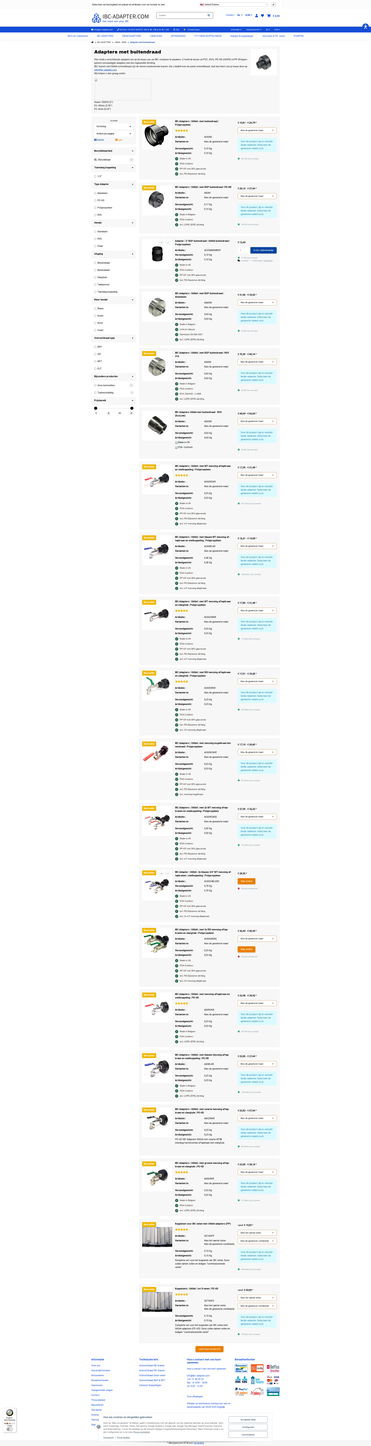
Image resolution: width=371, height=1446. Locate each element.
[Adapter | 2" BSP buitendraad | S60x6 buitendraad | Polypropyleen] (157, 254)
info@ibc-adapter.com (105, 70)
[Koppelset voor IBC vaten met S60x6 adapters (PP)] (157, 1237)
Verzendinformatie (100, 1370)
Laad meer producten (209, 1349)
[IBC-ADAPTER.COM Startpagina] (120, 17)
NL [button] (239, 15)
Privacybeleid (123, 1437)
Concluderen (248, 1434)
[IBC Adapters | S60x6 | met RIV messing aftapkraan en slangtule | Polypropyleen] (157, 686)
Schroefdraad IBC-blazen (152, 1370)
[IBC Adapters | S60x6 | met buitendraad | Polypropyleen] (157, 135)
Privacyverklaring (141, 1432)
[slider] (95, 408)
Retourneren (97, 1375)
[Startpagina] (92, 42)
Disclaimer (96, 1409)
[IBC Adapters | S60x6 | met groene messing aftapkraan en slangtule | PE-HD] (157, 1176)
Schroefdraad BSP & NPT (152, 1380)
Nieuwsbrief (97, 1405)
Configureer (248, 1427)
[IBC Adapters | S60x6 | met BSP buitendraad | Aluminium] (157, 307)
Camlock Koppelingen (150, 1385)
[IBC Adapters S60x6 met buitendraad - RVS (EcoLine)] (157, 425)
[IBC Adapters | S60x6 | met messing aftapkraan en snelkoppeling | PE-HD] (157, 1007)
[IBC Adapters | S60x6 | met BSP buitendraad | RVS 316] (157, 366)
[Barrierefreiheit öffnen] (365, 26)
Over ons (95, 1365)
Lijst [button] (120, 139)
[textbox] (233, 5)
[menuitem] (78, 36)
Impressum (108, 1437)
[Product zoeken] (209, 15)
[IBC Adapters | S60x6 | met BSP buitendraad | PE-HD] (157, 200)
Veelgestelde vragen (102, 1390)
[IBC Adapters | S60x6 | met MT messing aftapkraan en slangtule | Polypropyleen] (157, 615)
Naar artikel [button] (246, 881)
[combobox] (233, 5)
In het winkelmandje (263, 250)
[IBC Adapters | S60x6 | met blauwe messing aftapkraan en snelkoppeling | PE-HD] (157, 1068)
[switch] (10, 1429)
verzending (199, 1443)
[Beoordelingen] (181, 130)
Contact (95, 1395)
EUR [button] (248, 15)
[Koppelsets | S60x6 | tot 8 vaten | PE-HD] (157, 1302)
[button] (256, 15)
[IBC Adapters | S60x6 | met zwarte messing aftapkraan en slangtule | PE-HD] (157, 1122)
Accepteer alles (248, 1419)
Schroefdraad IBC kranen (151, 1365)
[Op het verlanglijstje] (167, 242)
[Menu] (14, 1409)
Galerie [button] (100, 139)
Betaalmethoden (99, 1380)
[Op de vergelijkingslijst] (161, 242)
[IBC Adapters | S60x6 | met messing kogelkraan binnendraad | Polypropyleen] (157, 756)
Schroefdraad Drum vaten (152, 1375)
